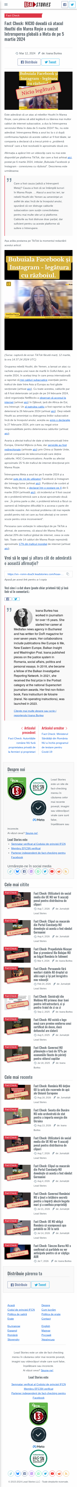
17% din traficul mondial (33, 543)
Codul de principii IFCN (21, 1309)
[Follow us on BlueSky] (17, 871)
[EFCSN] (38, 1458)
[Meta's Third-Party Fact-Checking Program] (38, 1437)
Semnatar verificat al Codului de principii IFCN (38, 843)
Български (13, 1326)
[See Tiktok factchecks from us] (10, 871)
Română (12, 1335)
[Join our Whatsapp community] (38, 871)
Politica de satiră (17, 1314)
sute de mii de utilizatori (27, 478)
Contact (46, 1318)
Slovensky (13, 1339)
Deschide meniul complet (6, 4)
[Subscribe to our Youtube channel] (52, 871)
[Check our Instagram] (31, 871)
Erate (10, 1318)
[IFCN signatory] (38, 1414)
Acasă (11, 1305)
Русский (46, 1335)
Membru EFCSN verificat (26, 848)
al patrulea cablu (34, 406)
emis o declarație (60, 420)
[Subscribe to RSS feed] (66, 871)
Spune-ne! (31, 833)
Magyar (45, 1330)
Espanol (12, 1330)
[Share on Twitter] (16, 599)
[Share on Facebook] (8, 599)
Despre (45, 1305)
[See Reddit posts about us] (59, 871)
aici (70, 157)
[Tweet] (72, 4)
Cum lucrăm (48, 1309)
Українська (48, 1339)
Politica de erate (51, 1314)
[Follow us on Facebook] (24, 871)
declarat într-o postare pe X (45, 487)
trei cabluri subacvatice (33, 379)
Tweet (52, 62)
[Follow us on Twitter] (45, 871)
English (45, 1326)
